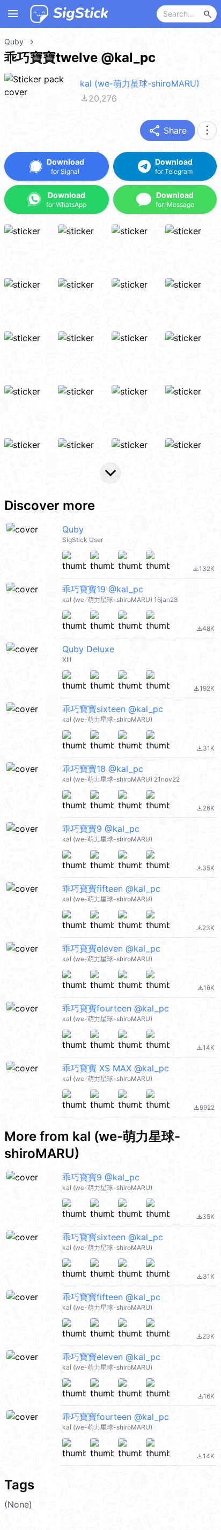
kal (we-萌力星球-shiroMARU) (140, 83)
